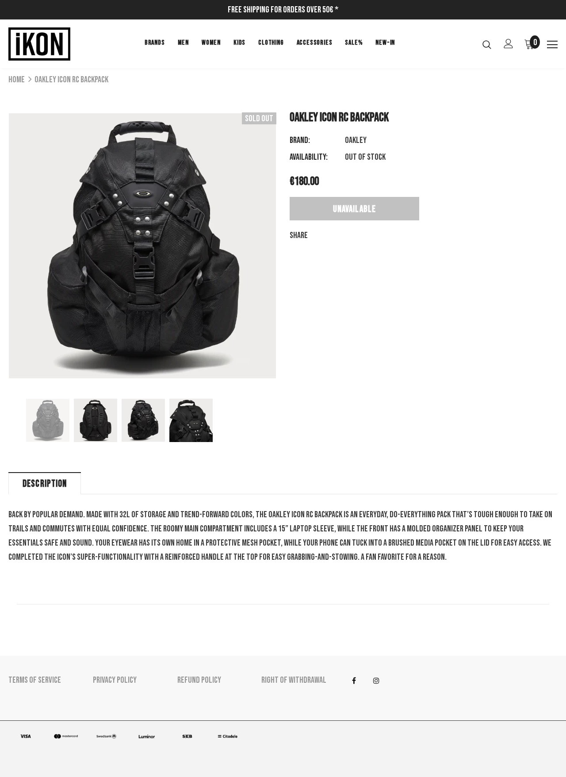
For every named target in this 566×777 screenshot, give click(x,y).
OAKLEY (356, 140)
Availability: (309, 157)
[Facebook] (354, 681)
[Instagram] (376, 681)
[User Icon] (508, 44)
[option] (142, 245)
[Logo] (39, 44)
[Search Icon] (486, 44)
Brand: (300, 140)
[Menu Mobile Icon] (552, 44)
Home (16, 79)
